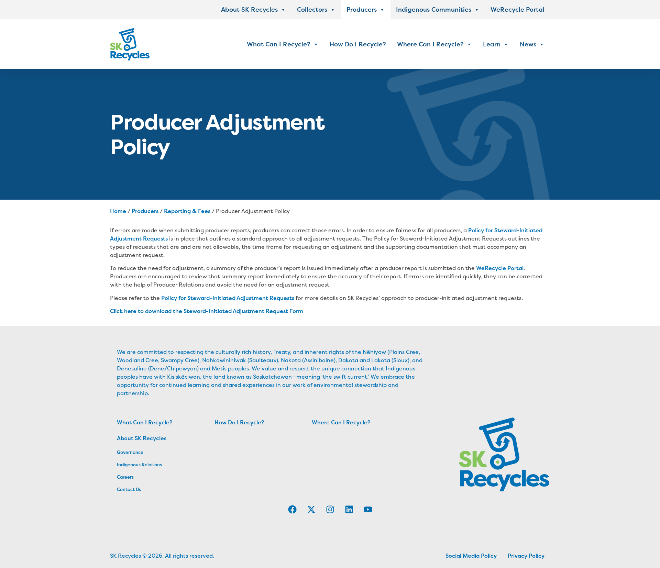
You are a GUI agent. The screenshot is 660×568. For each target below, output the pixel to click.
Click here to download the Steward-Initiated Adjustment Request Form (206, 311)
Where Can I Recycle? (430, 44)
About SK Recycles (249, 9)
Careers (121, 477)
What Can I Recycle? (278, 44)
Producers (361, 9)
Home (118, 211)
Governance (121, 452)
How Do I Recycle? (358, 44)
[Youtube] (367, 509)
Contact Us (121, 489)
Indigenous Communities (433, 9)
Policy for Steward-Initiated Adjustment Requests (227, 298)
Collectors (312, 9)
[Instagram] (330, 509)
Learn (491, 44)
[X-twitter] (311, 509)
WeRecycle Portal (517, 9)
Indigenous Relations (121, 464)
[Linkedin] (349, 509)
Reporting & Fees (187, 211)
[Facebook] (292, 509)
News (528, 44)
